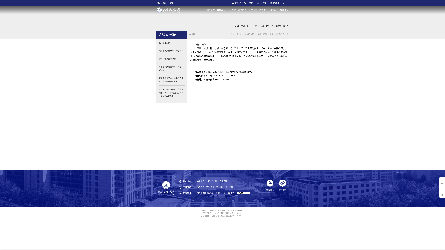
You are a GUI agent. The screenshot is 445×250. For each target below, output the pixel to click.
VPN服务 (248, 3)
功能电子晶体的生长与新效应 (171, 51)
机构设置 (221, 10)
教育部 (218, 193)
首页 (192, 34)
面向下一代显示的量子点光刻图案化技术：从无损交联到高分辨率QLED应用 (171, 92)
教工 (164, 3)
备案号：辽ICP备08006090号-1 (231, 210)
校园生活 (284, 10)
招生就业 (274, 10)
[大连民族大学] (168, 10)
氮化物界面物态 (165, 43)
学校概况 (210, 10)
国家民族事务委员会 (205, 193)
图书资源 (275, 3)
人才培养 (253, 10)
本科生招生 (201, 181)
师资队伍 (242, 10)
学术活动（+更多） (169, 34)
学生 (158, 3)
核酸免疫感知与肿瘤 (167, 59)
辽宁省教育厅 (228, 193)
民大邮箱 (261, 3)
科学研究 (263, 10)
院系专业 (231, 10)
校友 (171, 3)
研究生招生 (213, 181)
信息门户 (236, 3)
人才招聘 (223, 181)
